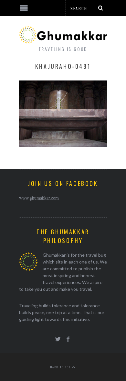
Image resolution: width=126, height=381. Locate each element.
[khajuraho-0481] (63, 145)
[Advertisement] (53, 357)
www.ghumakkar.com (39, 198)
